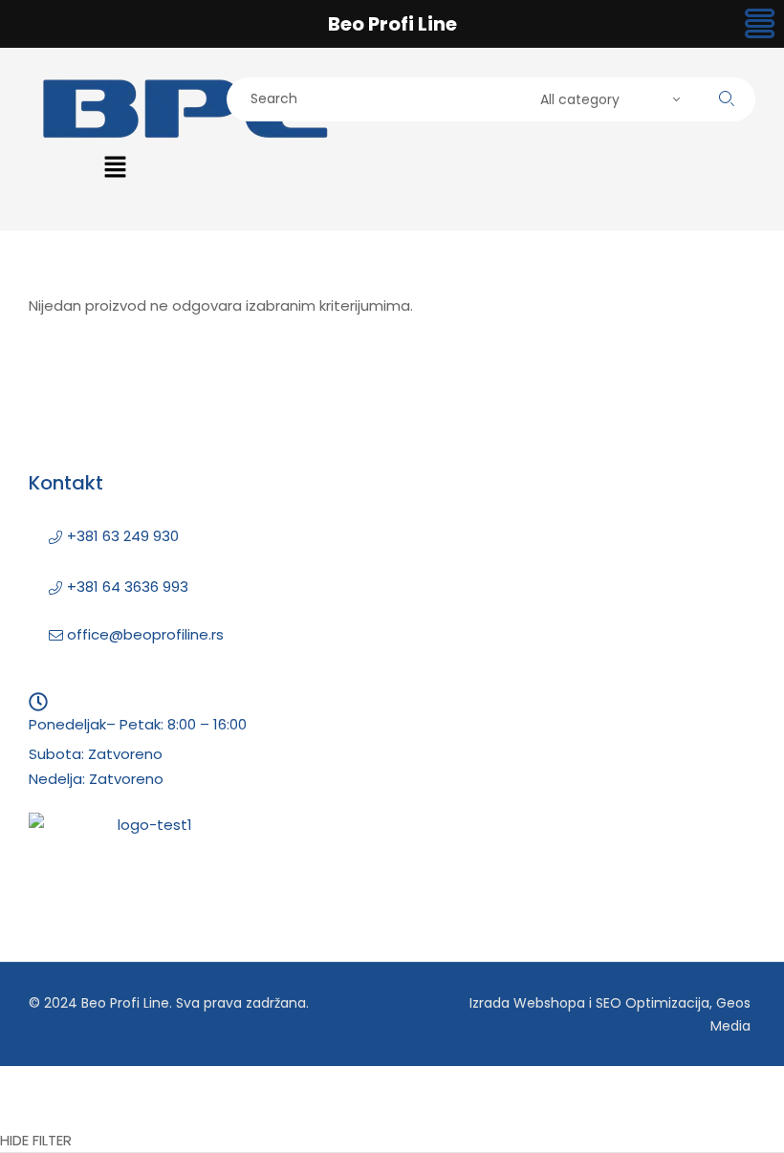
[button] (115, 168)
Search (726, 98)
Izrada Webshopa (527, 1002)
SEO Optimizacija (652, 1002)
